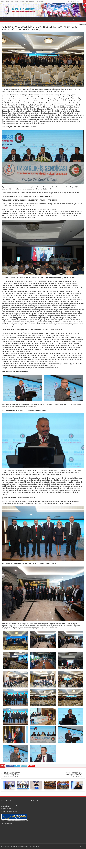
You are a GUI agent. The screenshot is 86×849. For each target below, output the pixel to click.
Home (2, 19)
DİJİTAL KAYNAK (33, 19)
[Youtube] (72, 2)
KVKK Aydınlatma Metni (6, 823)
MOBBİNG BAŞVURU (30, 1)
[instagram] (73, 2)
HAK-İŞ (2, 1)
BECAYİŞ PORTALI (41, 1)
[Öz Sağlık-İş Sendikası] (43, 10)
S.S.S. (11, 1)
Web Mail (22, 1)
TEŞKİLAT (24, 19)
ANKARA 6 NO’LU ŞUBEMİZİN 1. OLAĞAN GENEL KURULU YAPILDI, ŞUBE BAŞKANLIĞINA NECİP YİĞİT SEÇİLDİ (74, 773)
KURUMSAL (9, 19)
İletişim (16, 1)
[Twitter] (70, 2)
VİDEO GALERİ (43, 19)
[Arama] (84, 1)
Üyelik (7, 1)
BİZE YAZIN (57, 19)
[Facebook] (68, 2)
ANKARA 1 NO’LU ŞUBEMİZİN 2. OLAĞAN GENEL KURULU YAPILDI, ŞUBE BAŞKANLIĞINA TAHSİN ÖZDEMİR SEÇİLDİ (12, 773)
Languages (76, 19)
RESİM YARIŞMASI (66, 19)
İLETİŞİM (51, 19)
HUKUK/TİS (17, 19)
